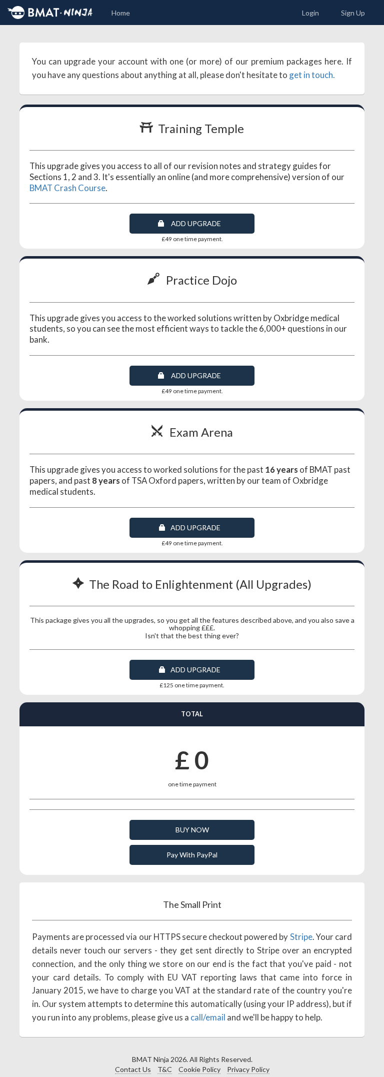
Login (310, 13)
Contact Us (133, 1069)
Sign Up (353, 13)
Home (121, 13)
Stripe (301, 936)
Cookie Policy (199, 1069)
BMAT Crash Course (68, 188)
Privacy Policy (248, 1069)
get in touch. (312, 75)
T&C (165, 1069)
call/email (208, 1017)
